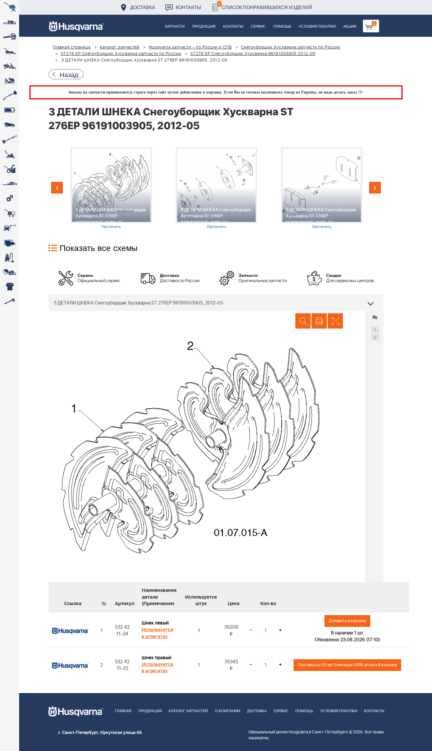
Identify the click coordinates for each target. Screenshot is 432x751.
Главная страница (72, 47)
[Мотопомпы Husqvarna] (9, 242)
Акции (349, 26)
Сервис (258, 26)
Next (375, 188)
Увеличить (111, 226)
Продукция (203, 26)
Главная (123, 711)
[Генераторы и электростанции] (9, 213)
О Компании (227, 711)
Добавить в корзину (347, 621)
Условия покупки (317, 26)
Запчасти (175, 26)
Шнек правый (156, 657)
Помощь (282, 26)
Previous (57, 188)
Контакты (188, 7)
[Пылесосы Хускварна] (9, 257)
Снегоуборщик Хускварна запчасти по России (290, 47)
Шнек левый (155, 623)
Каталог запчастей (120, 47)
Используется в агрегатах (157, 633)
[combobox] (216, 302)
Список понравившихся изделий (265, 5)
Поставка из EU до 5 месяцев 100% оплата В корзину (347, 665)
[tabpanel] (111, 188)
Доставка (142, 7)
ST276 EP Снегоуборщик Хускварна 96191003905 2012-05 (252, 54)
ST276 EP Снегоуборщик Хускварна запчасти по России (121, 54)
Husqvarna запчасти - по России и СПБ (190, 47)
